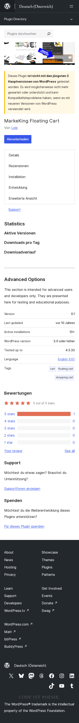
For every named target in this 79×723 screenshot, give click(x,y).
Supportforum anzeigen (22, 488)
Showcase (50, 552)
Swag (48, 611)
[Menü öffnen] (72, 6)
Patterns (48, 574)
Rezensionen (19, 166)
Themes (48, 560)
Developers (13, 603)
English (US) (66, 359)
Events (47, 596)
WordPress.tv (16, 611)
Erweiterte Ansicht (23, 198)
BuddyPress (15, 646)
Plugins (47, 567)
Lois (14, 128)
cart (52, 368)
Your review (13, 451)
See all (70, 451)
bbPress (12, 639)
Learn (8, 588)
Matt (10, 632)
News (8, 560)
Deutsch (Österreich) (30, 665)
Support (14, 209)
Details (14, 155)
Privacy (10, 574)
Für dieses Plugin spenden (24, 526)
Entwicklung (18, 187)
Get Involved (52, 588)
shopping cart (64, 377)
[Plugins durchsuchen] (49, 34)
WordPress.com (18, 624)
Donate (50, 603)
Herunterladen (18, 139)
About (8, 552)
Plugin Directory (15, 19)
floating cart (65, 368)
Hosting (10, 567)
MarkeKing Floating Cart (31, 121)
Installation (17, 177)
